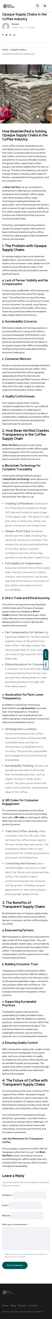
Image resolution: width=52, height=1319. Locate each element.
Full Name (7, 1195)
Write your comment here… (15, 1224)
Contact (33, 1305)
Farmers (22, 1305)
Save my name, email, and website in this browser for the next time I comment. (26, 1255)
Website (6, 1215)
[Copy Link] (14, 35)
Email (5, 1205)
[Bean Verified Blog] (9, 6)
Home (5, 49)
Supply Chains (18, 49)
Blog (13, 1305)
